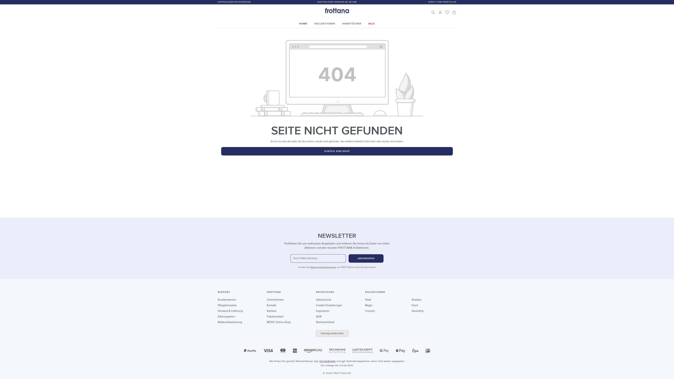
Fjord (415, 305)
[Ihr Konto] (440, 12)
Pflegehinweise (227, 305)
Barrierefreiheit (325, 322)
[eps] (415, 350)
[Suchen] (433, 12)
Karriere (271, 311)
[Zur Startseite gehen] (337, 10)
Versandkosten (327, 361)
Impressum (322, 311)
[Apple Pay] (400, 351)
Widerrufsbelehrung (230, 322)
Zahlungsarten (226, 316)
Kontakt (271, 305)
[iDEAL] (427, 350)
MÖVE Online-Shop (279, 322)
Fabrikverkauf (275, 316)
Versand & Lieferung (230, 311)
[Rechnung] (337, 350)
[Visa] (268, 351)
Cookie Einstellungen (329, 305)
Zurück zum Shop (337, 151)
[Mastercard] (283, 350)
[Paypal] (250, 351)
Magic (368, 305)
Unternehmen (275, 299)
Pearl (368, 299)
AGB (319, 316)
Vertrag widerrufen (332, 333)
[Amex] (295, 350)
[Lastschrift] (362, 351)
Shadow (416, 299)
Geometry (418, 311)
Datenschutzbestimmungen (323, 267)
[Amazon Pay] (313, 351)
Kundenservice (227, 299)
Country (370, 311)
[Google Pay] (384, 351)
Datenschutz (323, 299)
